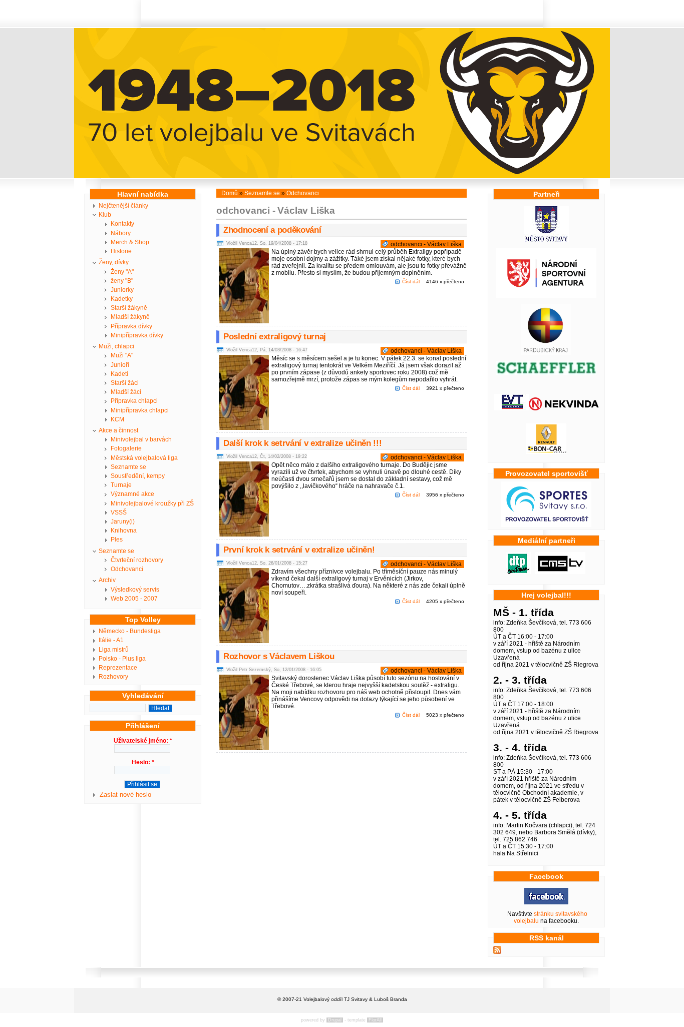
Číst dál (411, 281)
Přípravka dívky (131, 326)
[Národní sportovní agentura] (546, 296)
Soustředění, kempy (138, 475)
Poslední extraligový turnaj (274, 336)
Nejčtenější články (123, 205)
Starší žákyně (129, 307)
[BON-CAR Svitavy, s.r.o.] (546, 451)
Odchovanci (127, 569)
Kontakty (122, 223)
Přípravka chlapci (134, 400)
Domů (229, 193)
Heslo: (143, 762)
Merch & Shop (130, 242)
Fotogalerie (126, 448)
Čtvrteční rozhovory (137, 560)
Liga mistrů (114, 649)
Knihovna (124, 530)
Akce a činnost (118, 430)
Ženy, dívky (114, 262)
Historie (121, 251)
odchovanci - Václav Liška (426, 244)
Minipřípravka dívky (137, 335)
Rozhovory (113, 676)
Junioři (120, 364)
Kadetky (122, 298)
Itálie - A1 (111, 640)
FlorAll (375, 1019)
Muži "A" (122, 355)
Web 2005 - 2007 (134, 598)
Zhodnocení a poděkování (272, 230)
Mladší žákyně (130, 316)
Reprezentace (118, 667)
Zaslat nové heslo (125, 794)
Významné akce (132, 493)
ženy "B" (122, 280)
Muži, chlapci (116, 346)
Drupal (334, 1019)
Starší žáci (125, 382)
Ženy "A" (122, 271)
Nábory (121, 233)
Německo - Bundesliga (130, 631)
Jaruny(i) (123, 521)
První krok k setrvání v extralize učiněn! (299, 550)
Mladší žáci (126, 391)
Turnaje (121, 484)
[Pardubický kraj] (546, 352)
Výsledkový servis (135, 589)
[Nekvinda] (564, 408)
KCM (117, 419)
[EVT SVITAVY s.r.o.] (511, 408)
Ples (117, 539)
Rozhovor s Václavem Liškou (278, 656)
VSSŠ (119, 512)
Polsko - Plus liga (122, 658)
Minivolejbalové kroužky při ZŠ (152, 503)
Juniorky (122, 289)
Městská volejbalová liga (144, 457)
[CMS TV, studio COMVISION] (560, 572)
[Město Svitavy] (546, 240)
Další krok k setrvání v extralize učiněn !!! (302, 443)
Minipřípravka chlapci (140, 410)
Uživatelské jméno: (143, 740)
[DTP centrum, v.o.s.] (518, 572)
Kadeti (119, 373)
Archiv (107, 580)
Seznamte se (128, 466)
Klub (105, 214)
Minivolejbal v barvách (141, 439)
